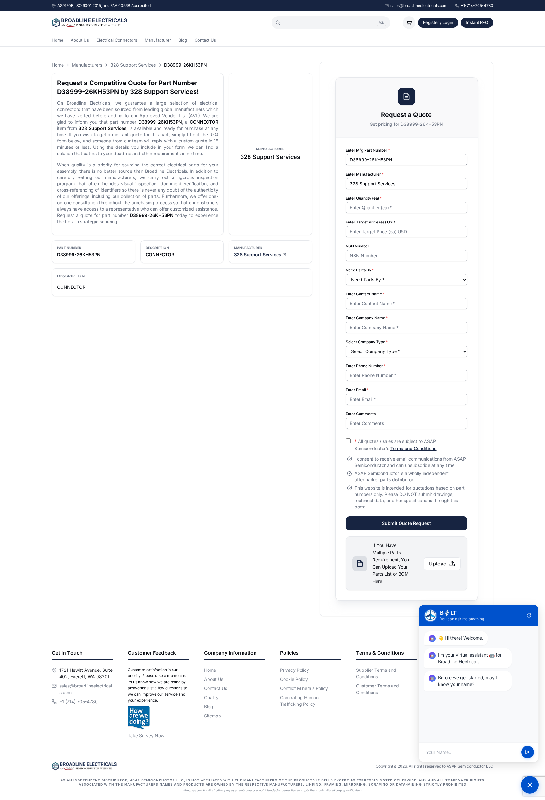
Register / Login (438, 22)
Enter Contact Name (365, 294)
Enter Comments (361, 413)
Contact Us (205, 40)
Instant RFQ (477, 22)
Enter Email (357, 389)
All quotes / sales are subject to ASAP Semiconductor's (396, 444)
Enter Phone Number (365, 365)
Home (57, 40)
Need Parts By (360, 270)
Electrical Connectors (117, 40)
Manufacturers (87, 64)
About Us (80, 40)
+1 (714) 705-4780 (78, 701)
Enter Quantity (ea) (364, 198)
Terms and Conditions (413, 448)
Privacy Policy (294, 670)
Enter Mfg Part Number (368, 150)
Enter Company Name (367, 318)
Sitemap (212, 715)
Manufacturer (158, 40)
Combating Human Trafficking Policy (299, 701)
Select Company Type (367, 341)
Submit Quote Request (406, 523)
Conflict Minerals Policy (304, 688)
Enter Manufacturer (365, 174)
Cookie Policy (294, 679)
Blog (183, 40)
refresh (529, 615)
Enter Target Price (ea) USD (370, 222)
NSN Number (357, 246)
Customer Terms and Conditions (377, 689)
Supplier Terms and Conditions (376, 673)
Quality (211, 697)
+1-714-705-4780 (477, 5)
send (527, 752)
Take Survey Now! (147, 735)
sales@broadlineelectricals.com (419, 5)
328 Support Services (133, 64)
